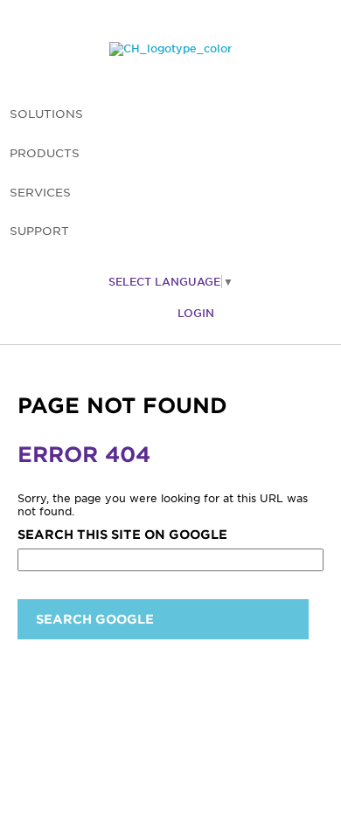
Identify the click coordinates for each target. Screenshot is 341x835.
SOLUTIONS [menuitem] (46, 114)
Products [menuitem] (45, 153)
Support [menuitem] (39, 231)
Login (195, 313)
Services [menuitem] (40, 192)
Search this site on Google (122, 535)
